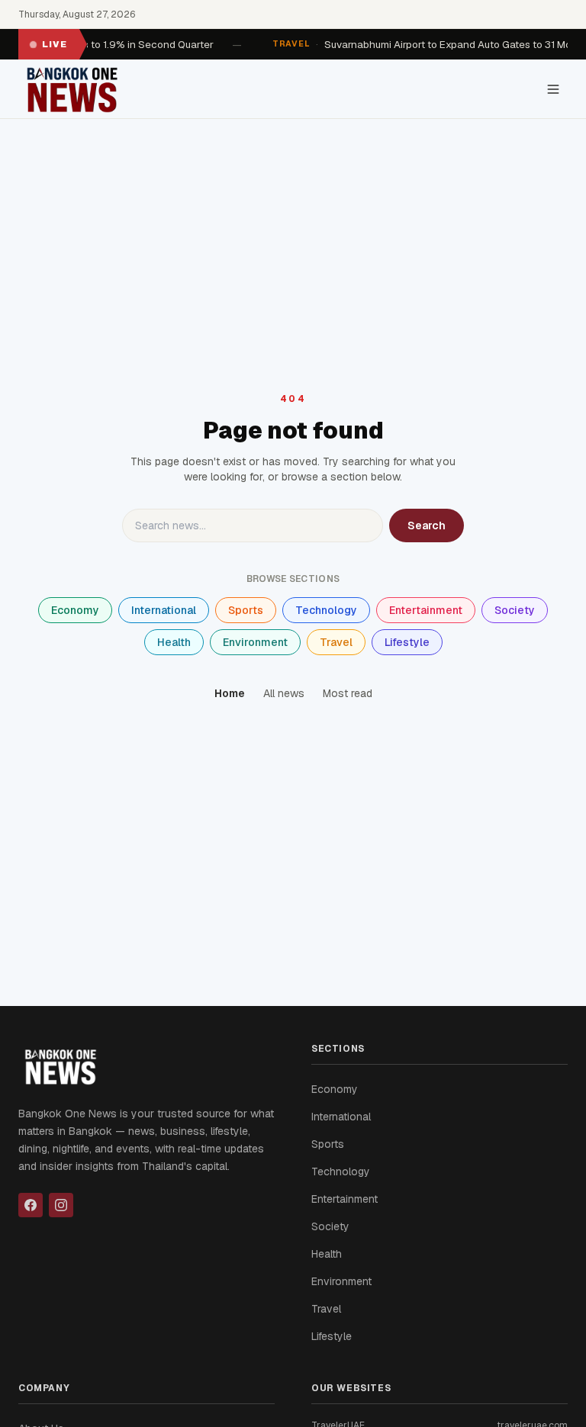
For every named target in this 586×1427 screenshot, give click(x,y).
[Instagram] (61, 1205)
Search (426, 525)
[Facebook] (30, 1205)
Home (229, 693)
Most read (347, 693)
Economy (75, 610)
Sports (245, 610)
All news (283, 693)
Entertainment (425, 610)
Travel (336, 642)
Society (514, 610)
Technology (326, 610)
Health (174, 642)
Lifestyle (407, 642)
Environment (255, 642)
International (163, 610)
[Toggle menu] (553, 89)
